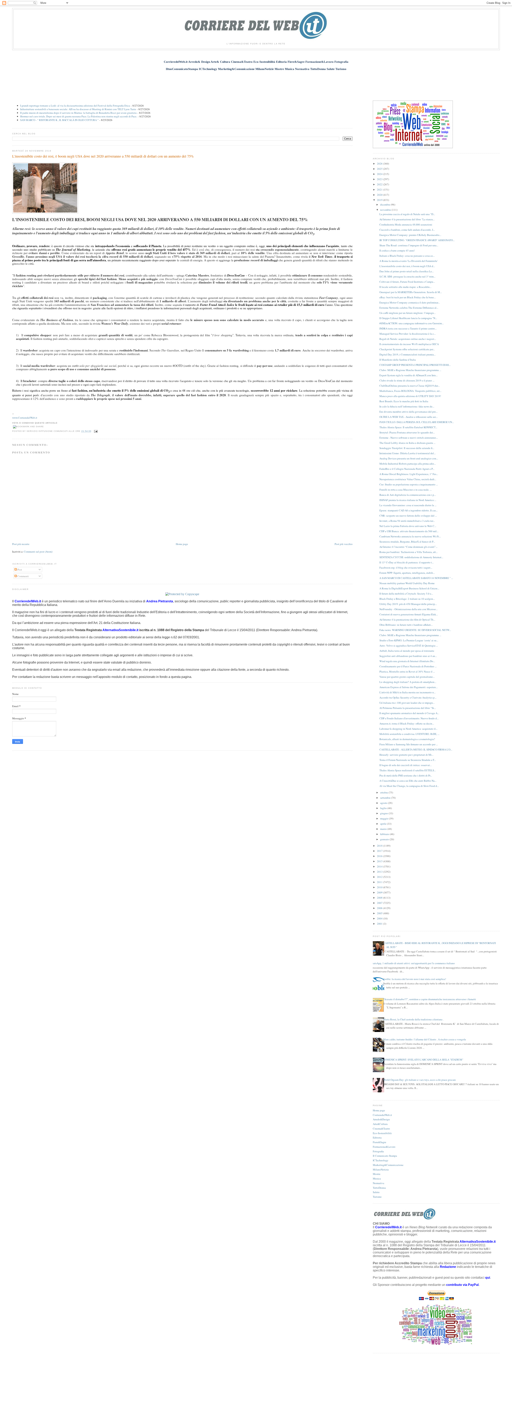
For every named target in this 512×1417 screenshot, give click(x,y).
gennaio (385, 839)
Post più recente (20, 544)
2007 (380, 903)
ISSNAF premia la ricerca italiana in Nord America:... (407, 500)
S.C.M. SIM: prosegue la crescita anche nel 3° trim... (407, 276)
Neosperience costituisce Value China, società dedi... (407, 479)
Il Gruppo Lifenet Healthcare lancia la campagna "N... (408, 318)
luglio (383, 808)
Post (19, 569)
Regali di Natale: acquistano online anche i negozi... (407, 339)
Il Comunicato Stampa (385, 1156)
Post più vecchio (344, 544)
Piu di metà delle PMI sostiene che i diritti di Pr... (405, 775)
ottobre (384, 792)
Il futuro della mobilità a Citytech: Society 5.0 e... (406, 593)
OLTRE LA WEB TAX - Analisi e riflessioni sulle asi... (408, 417)
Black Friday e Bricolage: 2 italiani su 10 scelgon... (407, 599)
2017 (380, 851)
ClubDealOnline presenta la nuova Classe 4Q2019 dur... (409, 385)
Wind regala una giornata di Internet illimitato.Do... (407, 661)
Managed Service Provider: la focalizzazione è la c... (407, 333)
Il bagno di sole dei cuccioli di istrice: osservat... (405, 765)
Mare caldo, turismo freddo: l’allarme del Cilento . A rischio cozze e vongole (424, 1039)
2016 (380, 856)
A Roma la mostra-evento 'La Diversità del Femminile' (408, 261)
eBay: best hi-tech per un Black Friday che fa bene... (407, 297)
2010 (380, 887)
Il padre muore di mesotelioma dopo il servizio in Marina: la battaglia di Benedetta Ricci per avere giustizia (78, 113)
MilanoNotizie (381, 1169)
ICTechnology (380, 1160)
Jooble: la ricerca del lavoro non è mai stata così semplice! (414, 979)
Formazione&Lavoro (384, 1147)
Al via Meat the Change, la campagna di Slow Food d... (409, 786)
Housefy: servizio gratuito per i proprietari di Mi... (406, 754)
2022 (380, 184)
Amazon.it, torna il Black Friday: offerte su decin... (406, 723)
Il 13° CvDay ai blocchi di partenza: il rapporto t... (406, 562)
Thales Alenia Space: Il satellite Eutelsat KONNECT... (408, 427)
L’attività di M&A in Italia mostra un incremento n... (407, 692)
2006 (380, 908)
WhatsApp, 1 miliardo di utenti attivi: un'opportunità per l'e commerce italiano (412, 963)
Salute (376, 1192)
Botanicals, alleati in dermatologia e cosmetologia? (407, 739)
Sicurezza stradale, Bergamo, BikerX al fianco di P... (407, 541)
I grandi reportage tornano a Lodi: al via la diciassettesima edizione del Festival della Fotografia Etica (75, 105)
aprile (383, 823)
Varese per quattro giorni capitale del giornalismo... (407, 677)
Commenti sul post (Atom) (38, 551)
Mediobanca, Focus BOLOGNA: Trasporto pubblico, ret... (410, 391)
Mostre (376, 1174)
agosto (384, 803)
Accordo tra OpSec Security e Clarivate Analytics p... (407, 697)
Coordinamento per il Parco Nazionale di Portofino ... (408, 666)
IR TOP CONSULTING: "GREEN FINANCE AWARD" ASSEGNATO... (417, 240)
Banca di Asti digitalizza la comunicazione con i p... (407, 495)
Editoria (377, 1137)
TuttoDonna (379, 1187)
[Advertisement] (256, 83)
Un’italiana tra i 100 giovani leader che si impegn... (407, 703)
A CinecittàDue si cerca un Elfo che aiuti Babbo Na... (407, 780)
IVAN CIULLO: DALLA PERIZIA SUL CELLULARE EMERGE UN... (416, 422)
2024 (380, 174)
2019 (380, 200)
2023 (380, 179)
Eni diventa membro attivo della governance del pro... (408, 411)
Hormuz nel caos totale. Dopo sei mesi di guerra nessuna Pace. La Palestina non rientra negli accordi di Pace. (78, 116)
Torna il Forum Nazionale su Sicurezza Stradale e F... (407, 760)
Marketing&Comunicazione (388, 1165)
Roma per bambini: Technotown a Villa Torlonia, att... (408, 552)
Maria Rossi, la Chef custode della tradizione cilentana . (413, 1019)
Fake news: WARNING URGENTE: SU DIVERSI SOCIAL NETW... (415, 630)
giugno (384, 813)
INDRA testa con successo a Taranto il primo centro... (408, 328)
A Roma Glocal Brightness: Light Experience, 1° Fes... (408, 474)
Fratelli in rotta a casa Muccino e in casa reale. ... (405, 489)
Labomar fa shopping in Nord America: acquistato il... (408, 728)
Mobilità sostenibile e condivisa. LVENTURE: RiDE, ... (409, 734)
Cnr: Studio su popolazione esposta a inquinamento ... (408, 484)
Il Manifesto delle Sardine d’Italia (397, 359)
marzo (383, 829)
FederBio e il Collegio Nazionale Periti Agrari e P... (406, 469)
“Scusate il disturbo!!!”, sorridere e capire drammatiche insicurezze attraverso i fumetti (429, 999)
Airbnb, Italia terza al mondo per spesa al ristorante (406, 651)
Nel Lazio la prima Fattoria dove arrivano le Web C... (407, 526)
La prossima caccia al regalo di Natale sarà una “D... (407, 214)
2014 (380, 866)
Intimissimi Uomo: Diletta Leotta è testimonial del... (407, 453)
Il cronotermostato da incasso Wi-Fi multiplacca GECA (409, 344)
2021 (380, 189)
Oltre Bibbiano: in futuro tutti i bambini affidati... (406, 625)
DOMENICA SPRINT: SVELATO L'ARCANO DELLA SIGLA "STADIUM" (423, 1059)
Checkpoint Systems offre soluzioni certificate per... (407, 349)
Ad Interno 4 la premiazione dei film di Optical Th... (407, 619)
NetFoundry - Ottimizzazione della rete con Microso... (408, 609)
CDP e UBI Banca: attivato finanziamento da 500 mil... (408, 531)
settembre (385, 797)
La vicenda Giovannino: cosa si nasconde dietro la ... (407, 505)
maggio (384, 818)
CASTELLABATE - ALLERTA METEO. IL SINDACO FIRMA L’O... (415, 749)
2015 (380, 861)
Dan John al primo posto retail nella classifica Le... (406, 271)
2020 (380, 195)
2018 (380, 845)
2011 (380, 882)
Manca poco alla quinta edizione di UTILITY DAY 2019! (410, 396)
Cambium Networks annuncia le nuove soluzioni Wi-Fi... (410, 536)
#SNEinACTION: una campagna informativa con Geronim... (411, 323)
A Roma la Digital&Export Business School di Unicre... (409, 588)
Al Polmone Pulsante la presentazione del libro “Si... (407, 708)
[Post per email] (95, 431)
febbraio (385, 834)
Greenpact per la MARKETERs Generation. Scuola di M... (410, 292)
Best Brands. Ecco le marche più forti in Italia (403, 401)
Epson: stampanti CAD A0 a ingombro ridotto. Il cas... (408, 510)
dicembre (385, 204)
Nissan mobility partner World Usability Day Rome (407, 583)
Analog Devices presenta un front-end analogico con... (408, 458)
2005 (380, 913)
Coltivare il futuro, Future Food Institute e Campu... (407, 281)
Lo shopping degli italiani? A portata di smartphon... (407, 682)
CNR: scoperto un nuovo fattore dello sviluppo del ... (408, 515)
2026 (380, 163)
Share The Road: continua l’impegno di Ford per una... (408, 245)
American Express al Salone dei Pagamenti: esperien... (408, 687)
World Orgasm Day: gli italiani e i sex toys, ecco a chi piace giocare (419, 1080)
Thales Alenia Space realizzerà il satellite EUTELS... (407, 770)
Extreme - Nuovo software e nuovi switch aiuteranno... (408, 437)
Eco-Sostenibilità (382, 1133)
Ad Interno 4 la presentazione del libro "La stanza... (407, 219)
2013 (380, 871)
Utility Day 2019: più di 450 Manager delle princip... (408, 604)
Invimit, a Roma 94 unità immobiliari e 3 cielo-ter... (407, 521)
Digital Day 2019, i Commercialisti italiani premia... (407, 354)
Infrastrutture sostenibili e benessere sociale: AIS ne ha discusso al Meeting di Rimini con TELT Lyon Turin (78, 109)
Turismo (377, 1196)
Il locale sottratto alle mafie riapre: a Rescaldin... (405, 287)
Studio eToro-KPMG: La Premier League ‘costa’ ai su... (408, 640)
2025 (380, 169)
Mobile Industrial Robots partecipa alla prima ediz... (407, 463)
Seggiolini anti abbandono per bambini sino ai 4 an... (408, 656)
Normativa (378, 1183)
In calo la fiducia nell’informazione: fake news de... (406, 406)
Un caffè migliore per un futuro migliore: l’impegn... (407, 313)
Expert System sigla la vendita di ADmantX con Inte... (408, 375)
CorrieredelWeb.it (382, 1115)
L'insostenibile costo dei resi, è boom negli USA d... (407, 266)
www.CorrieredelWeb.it (24, 417)
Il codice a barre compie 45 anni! (397, 250)
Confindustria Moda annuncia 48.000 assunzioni (405, 224)
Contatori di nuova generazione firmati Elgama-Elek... (408, 614)
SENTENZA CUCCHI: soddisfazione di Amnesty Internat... (411, 557)
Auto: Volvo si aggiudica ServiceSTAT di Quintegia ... (408, 645)
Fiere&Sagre (379, 1142)
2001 (380, 923)
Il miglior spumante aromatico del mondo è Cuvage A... (409, 713)
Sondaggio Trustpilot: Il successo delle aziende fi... (406, 448)
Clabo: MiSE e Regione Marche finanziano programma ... (410, 370)
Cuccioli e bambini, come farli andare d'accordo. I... (407, 230)
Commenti (23, 576)
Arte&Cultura (380, 1124)
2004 (380, 918)
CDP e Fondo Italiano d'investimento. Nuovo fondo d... (409, 718)
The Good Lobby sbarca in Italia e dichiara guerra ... (407, 443)
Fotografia (378, 1151)
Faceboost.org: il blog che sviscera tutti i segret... (405, 567)
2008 (380, 897)
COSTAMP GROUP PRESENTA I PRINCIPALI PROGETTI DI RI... (415, 365)
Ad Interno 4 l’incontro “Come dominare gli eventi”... (408, 547)
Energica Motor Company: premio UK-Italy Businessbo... (410, 235)
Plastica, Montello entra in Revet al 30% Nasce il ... (407, 671)
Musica (377, 1178)
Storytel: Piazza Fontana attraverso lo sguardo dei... (407, 432)
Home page (182, 544)
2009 (380, 892)
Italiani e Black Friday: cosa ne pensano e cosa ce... (407, 255)
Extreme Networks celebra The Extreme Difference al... (408, 307)
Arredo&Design (381, 1119)
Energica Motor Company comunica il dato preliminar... (409, 302)
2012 (380, 877)
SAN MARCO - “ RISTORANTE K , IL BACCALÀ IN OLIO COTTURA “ (59, 120)
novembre (386, 210)
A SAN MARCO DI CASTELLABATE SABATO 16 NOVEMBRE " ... (416, 578)
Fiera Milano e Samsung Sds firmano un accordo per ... (408, 744)
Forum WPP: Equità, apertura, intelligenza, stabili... (407, 573)
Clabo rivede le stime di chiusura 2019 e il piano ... (406, 380)
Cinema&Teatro (381, 1128)
